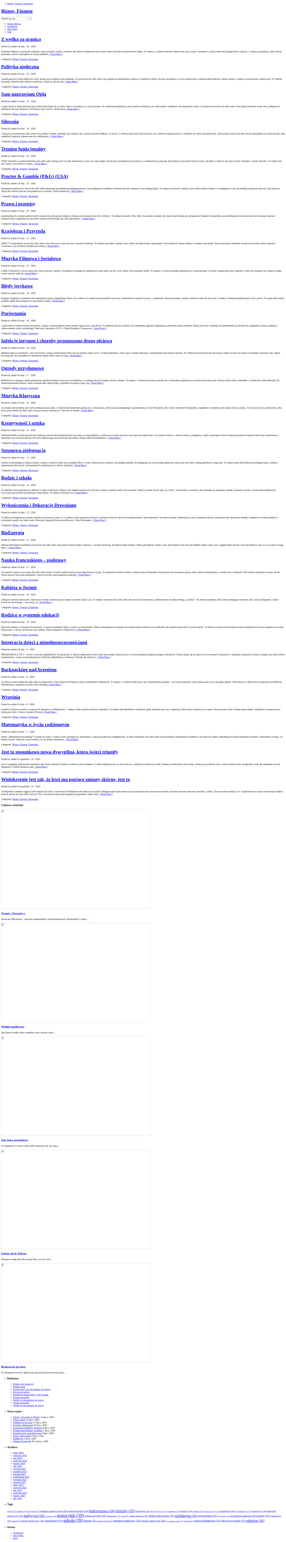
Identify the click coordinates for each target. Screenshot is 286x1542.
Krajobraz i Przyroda (23, 231)
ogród (125, 1516)
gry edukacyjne (243, 1511)
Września (10, 697)
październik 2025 (21, 1477)
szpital (90, 1520)
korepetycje (259, 1511)
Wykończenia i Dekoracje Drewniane (38, 505)
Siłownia (10, 121)
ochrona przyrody (95, 1516)
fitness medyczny (211, 1511)
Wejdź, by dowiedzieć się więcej (28, 1400)
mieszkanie (50, 1516)
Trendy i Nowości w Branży (26, 1417)
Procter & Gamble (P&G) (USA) (34, 176)
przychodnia (207, 1515)
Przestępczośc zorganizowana (27, 1433)
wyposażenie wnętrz (174, 1521)
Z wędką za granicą (21, 39)
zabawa (188, 1521)
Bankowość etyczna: (13, 1366)
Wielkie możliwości (12, 1026)
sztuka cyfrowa (105, 1521)
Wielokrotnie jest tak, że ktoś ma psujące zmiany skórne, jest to (65, 779)
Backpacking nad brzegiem (29, 669)
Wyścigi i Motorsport (23, 1425)
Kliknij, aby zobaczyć (23, 1384)
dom (162, 1511)
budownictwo (102, 1511)
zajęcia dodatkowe (207, 1520)
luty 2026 (17, 1466)
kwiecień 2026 (20, 1461)
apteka (21, 1511)
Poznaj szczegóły (21, 1397)
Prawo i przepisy (18, 203)
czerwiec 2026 (20, 1455)
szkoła (73, 1520)
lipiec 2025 (18, 1485)
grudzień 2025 (20, 1471)
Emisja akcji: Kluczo (14, 1253)
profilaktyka (186, 1516)
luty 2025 (17, 1498)
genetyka (227, 1511)
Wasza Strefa (19, 1420)
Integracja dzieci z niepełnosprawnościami (44, 642)
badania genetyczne (54, 1511)
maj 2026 (17, 1458)
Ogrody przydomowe (22, 368)
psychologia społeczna (243, 1516)
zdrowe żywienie (233, 1520)
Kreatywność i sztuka (23, 423)
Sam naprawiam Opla (23, 94)
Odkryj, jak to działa (38, 1395)
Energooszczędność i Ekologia (27, 1428)
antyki (11, 1511)
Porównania (13, 313)
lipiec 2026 (18, 1453)
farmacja (198, 1511)
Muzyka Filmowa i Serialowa (31, 258)
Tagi (9, 32)
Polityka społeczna (20, 66)
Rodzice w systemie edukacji (30, 614)
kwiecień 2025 (20, 1493)
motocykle (70, 1515)
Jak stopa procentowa (14, 1140)
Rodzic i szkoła (16, 477)
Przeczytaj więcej (21, 1392)
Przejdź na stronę (21, 1395)
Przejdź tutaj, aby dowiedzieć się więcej (31, 1389)
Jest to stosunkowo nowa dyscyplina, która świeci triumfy (59, 751)
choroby (125, 1511)
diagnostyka (143, 1511)
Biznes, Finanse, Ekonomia (20, 3)
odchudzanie (113, 1516)
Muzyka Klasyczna (20, 395)
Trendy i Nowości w (13, 913)
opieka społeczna (138, 1516)
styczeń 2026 (19, 1469)
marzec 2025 (19, 1495)
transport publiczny (127, 1520)
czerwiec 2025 (20, 1487)
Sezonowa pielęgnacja (23, 450)
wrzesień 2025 (20, 1479)
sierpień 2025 (19, 1482)
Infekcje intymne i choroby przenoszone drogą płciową (56, 340)
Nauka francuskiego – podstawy (33, 560)
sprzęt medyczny (32, 1520)
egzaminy (186, 1511)
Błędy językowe (17, 285)
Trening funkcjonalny (23, 148)
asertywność (33, 1511)
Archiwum (12, 26)
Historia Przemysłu (22, 1441)
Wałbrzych (18, 1438)
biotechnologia (77, 1511)
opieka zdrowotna (161, 1515)
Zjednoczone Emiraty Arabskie (27, 1430)
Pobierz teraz (19, 1386)
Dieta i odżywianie (22, 1436)
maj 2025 (17, 1490)
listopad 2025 (19, 1474)
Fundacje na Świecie (23, 1422)
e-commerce (172, 1511)
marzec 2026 (19, 1463)
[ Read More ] (55, 54)
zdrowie (255, 1520)
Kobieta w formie (19, 587)
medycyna (34, 1516)
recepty (263, 1515)
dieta (154, 1511)
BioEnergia (12, 532)
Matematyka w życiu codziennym (35, 724)
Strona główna (14, 24)
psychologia (224, 1516)
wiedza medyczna (153, 1520)
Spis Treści (12, 29)
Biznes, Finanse (17, 11)
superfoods (54, 1520)
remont (16, 1521)
